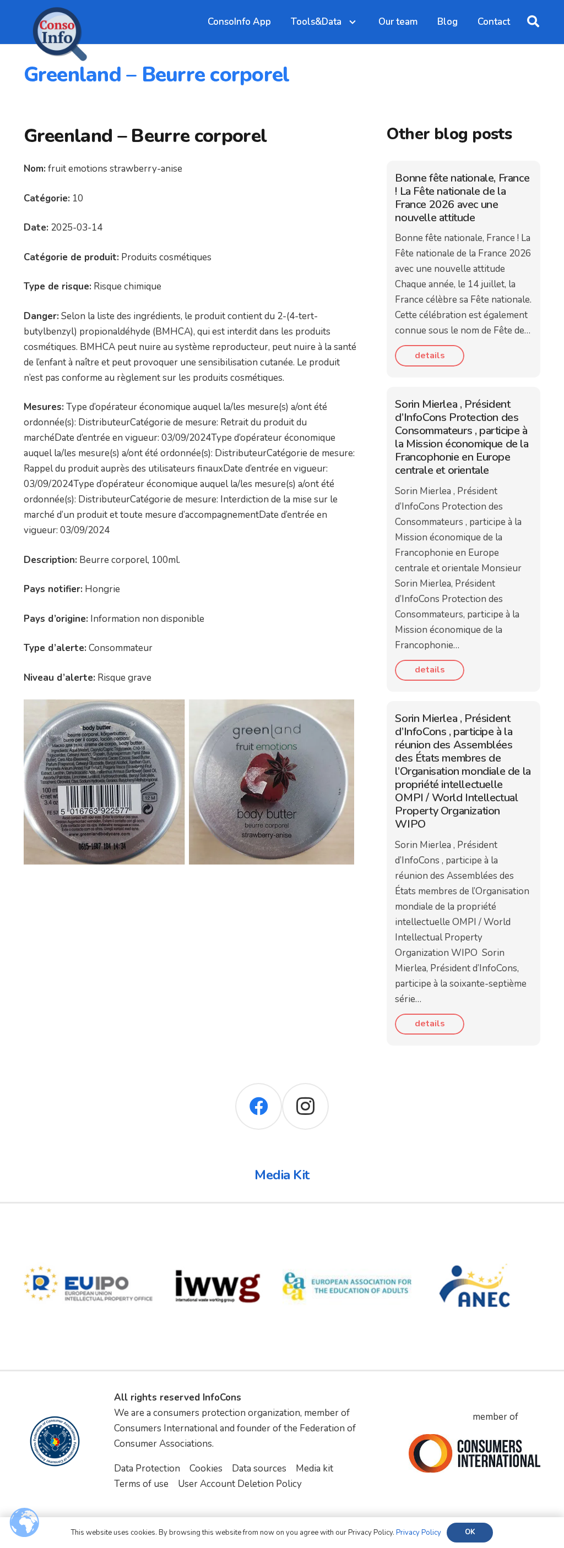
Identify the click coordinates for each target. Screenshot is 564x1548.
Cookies (206, 1468)
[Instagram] (305, 1106)
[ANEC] (476, 1229)
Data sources (259, 1468)
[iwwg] (218, 1229)
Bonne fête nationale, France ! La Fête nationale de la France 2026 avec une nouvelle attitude (462, 198)
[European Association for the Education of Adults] (347, 1229)
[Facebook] (258, 1106)
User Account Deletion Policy (240, 1484)
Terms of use (141, 1484)
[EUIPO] (88, 1229)
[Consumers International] (474, 1453)
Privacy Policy (418, 1533)
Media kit (314, 1468)
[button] (533, 22)
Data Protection (147, 1468)
